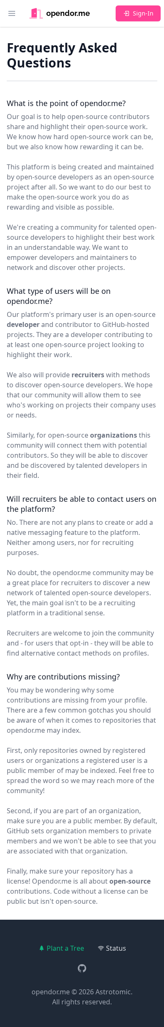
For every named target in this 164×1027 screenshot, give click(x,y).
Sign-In (143, 13)
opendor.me (51, 991)
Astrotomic (113, 991)
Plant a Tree (65, 948)
